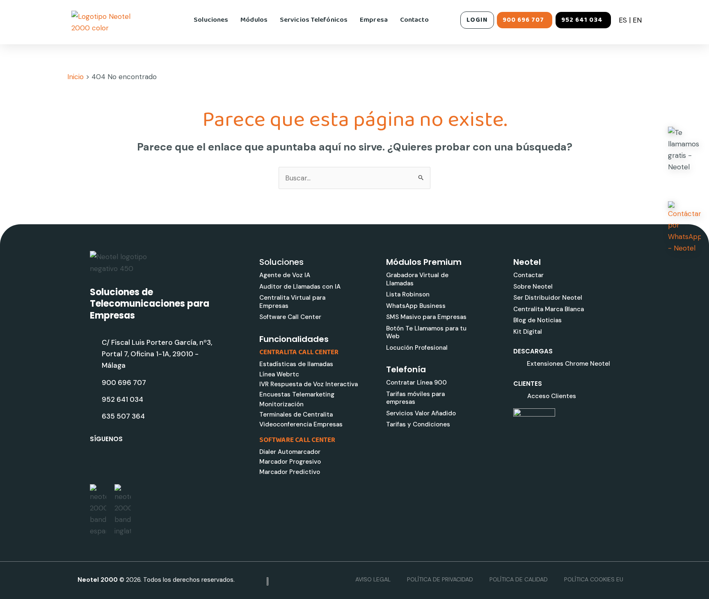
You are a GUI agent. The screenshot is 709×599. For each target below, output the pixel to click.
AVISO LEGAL (373, 579)
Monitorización (281, 404)
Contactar (528, 275)
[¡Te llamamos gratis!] (684, 150)
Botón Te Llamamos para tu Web (426, 332)
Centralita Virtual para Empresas (292, 302)
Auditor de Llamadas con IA (300, 286)
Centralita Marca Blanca (548, 309)
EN (637, 20)
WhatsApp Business (416, 306)
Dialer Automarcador (289, 452)
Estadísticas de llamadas (296, 364)
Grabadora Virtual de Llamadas (417, 279)
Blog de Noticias (537, 320)
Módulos (254, 20)
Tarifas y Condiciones (418, 424)
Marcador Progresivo (290, 462)
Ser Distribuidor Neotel (547, 298)
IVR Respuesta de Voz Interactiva (308, 384)
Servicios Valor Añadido (421, 413)
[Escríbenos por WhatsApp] (684, 227)
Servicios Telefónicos (314, 20)
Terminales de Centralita (296, 414)
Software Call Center (290, 317)
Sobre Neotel (533, 286)
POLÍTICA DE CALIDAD (518, 579)
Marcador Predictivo (289, 472)
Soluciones (211, 20)
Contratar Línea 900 (416, 382)
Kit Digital (527, 332)
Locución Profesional (417, 348)
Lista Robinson (408, 294)
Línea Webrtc (279, 374)
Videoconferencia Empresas (301, 424)
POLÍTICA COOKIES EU (593, 579)
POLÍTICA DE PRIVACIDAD (440, 579)
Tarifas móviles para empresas (415, 398)
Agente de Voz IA (284, 275)
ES (623, 20)
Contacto (414, 20)
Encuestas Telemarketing (296, 394)
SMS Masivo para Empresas (426, 317)
